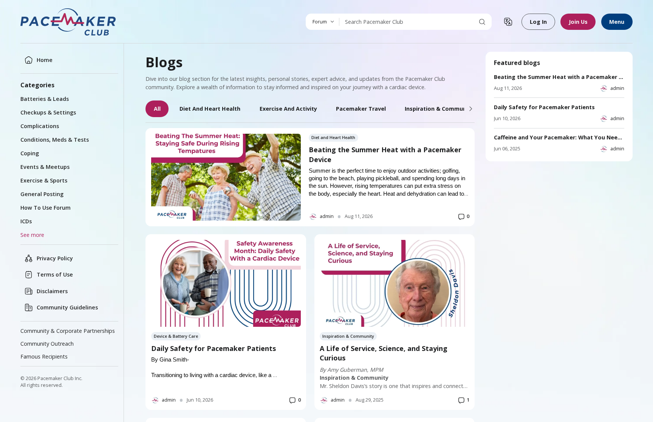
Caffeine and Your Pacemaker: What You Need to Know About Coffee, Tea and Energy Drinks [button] (559, 137)
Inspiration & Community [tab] (439, 108)
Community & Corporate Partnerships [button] (67, 330)
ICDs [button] (26, 221)
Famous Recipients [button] (44, 356)
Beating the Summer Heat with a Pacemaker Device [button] (385, 154)
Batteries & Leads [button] (44, 98)
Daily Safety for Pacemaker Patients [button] (213, 348)
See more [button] (32, 234)
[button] (68, 22)
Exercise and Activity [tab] (288, 108)
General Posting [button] (41, 194)
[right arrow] (471, 109)
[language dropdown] (508, 22)
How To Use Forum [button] (45, 207)
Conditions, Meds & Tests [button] (54, 139)
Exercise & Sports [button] (43, 180)
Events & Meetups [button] (45, 166)
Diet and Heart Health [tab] (209, 108)
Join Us (578, 21)
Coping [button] (29, 153)
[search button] (482, 22)
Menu (616, 21)
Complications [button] (39, 126)
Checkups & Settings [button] (48, 112)
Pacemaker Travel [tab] (361, 108)
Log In (538, 21)
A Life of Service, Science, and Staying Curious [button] (383, 353)
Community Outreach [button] (47, 343)
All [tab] (157, 108)
